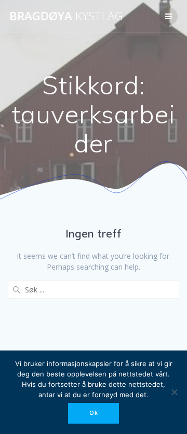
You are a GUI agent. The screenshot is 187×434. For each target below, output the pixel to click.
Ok (93, 412)
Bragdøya (66, 16)
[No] (174, 392)
